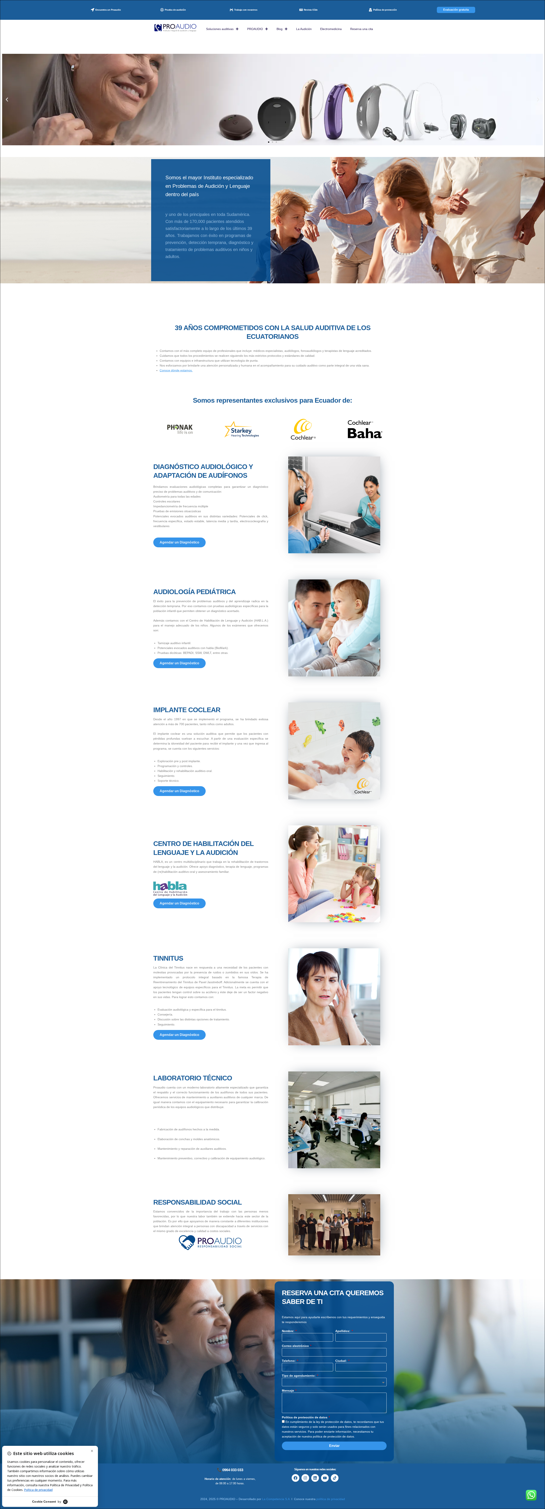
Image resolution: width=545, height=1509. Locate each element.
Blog (280, 29)
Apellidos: (343, 1331)
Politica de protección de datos (305, 1417)
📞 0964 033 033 (230, 1470)
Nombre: (288, 1331)
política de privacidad (330, 1499)
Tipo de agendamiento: (299, 1375)
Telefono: (289, 1360)
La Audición (304, 29)
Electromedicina (331, 29)
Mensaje (288, 1390)
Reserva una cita (361, 29)
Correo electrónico (296, 1346)
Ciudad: (341, 1360)
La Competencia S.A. (276, 1499)
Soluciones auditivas (220, 29)
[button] (7, 99)
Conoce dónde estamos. (176, 370)
